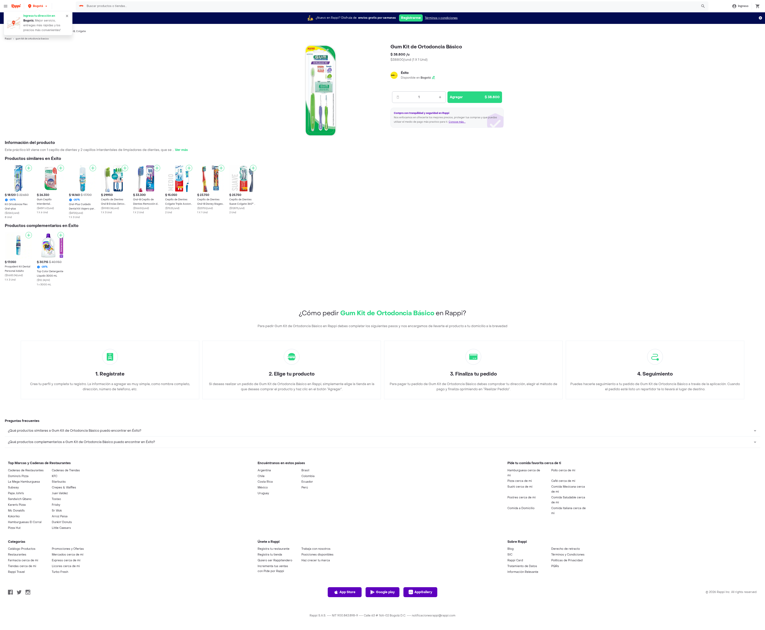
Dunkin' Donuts (62, 522)
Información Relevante (522, 572)
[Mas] (440, 97)
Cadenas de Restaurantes (26, 470)
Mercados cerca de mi (67, 555)
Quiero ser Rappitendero (275, 560)
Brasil (305, 470)
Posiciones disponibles (317, 555)
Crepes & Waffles (64, 487)
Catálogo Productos (21, 549)
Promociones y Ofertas (68, 549)
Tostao (56, 499)
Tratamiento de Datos (522, 566)
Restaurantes (17, 555)
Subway (13, 487)
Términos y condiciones (441, 18)
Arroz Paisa (60, 516)
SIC (509, 555)
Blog (510, 549)
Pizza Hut (14, 528)
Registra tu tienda (270, 555)
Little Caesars (61, 528)
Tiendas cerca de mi (22, 566)
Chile (261, 476)
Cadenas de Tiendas (66, 470)
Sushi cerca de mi (520, 487)
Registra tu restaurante (273, 549)
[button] (38, 6)
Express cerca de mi (66, 560)
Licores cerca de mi (66, 566)
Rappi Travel (16, 572)
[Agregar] (29, 168)
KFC (54, 476)
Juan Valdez (60, 493)
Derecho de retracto (565, 549)
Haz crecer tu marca (315, 560)
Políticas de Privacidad (567, 560)
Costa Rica (265, 482)
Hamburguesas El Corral (24, 522)
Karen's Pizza (17, 505)
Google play (385, 592)
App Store (347, 592)
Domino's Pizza (18, 476)
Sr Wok (57, 511)
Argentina (264, 470)
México (263, 487)
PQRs (555, 566)
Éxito (405, 73)
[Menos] (398, 97)
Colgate (81, 31)
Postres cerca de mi (521, 497)
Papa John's (16, 493)
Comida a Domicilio (521, 508)
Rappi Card (515, 560)
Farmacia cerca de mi (23, 560)
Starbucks (59, 482)
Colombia (308, 476)
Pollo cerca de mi (563, 470)
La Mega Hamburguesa (24, 482)
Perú (304, 487)
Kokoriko (14, 516)
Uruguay (263, 493)
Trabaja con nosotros (316, 549)
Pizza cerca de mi (519, 481)
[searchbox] (391, 6)
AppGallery (423, 592)
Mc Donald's (16, 511)
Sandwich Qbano (19, 499)
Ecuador (307, 482)
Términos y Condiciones (568, 555)
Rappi (8, 38)
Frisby (56, 505)
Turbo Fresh (60, 572)
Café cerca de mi (563, 481)
